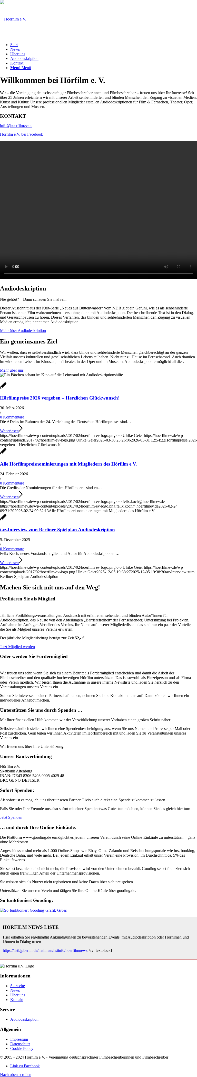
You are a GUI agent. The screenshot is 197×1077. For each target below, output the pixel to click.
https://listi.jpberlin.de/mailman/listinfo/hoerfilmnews (45, 950)
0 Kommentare (12, 417)
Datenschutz (20, 1044)
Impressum (19, 1039)
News (15, 990)
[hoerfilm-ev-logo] (13, 19)
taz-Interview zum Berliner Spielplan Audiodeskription (57, 529)
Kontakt (16, 999)
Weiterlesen (9, 431)
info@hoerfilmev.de (16, 125)
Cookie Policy (21, 1048)
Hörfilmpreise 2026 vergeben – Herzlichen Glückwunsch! (60, 398)
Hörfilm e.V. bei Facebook (21, 134)
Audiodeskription (24, 1019)
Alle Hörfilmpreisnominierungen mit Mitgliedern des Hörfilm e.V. (68, 464)
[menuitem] (103, 44)
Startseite (17, 986)
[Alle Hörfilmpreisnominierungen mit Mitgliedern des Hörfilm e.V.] (3, 454)
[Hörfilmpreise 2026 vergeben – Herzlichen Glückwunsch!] (3, 388)
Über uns (17, 995)
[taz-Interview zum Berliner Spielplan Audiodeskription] (3, 520)
